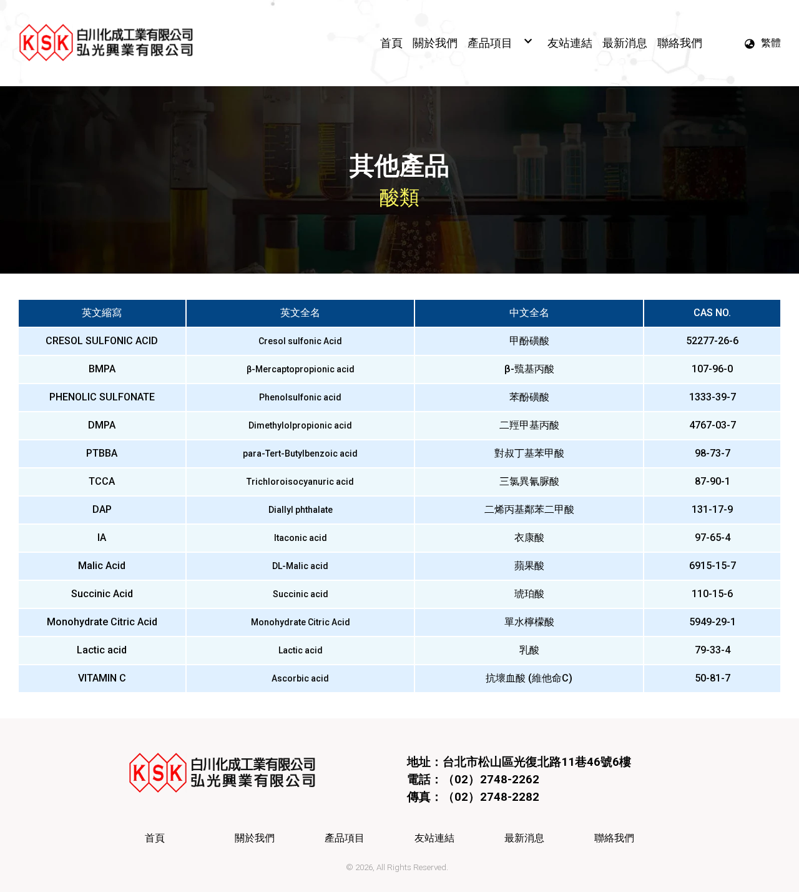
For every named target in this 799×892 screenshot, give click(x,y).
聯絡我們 (614, 838)
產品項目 (345, 838)
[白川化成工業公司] (105, 43)
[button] (762, 43)
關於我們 (255, 838)
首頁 (155, 838)
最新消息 (524, 838)
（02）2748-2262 (491, 779)
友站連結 (434, 838)
